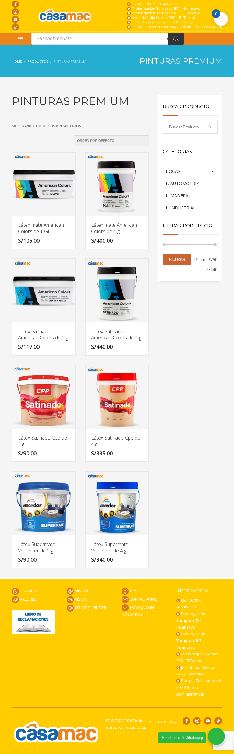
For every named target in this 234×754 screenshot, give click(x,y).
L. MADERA (177, 195)
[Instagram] (15, 11)
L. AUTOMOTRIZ (182, 183)
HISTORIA (28, 591)
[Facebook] (15, 4)
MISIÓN (81, 591)
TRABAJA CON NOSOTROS (138, 611)
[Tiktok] (15, 26)
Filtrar (177, 259)
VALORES (28, 599)
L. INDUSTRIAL (181, 208)
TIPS (133, 591)
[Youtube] (15, 19)
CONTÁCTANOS (143, 599)
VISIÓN (80, 599)
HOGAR (173, 171)
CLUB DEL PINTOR (90, 607)
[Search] (176, 39)
